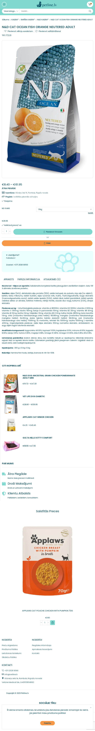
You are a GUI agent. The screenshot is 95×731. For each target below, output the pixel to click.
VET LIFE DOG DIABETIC (34, 396)
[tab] (9, 279)
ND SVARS (6, 208)
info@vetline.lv (11, 674)
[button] (4, 4)
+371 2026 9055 (21, 264)
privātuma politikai (56, 713)
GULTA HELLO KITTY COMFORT (37, 438)
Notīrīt (90, 213)
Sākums (5, 19)
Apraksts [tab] (9, 279)
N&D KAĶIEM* (42, 19)
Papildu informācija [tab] (29, 279)
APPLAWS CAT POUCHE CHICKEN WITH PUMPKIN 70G (47, 610)
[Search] (90, 11)
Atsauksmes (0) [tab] (52, 279)
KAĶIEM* (15, 19)
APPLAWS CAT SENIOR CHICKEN (38, 417)
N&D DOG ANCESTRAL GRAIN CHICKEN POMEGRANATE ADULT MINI (49, 376)
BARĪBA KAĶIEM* (28, 19)
